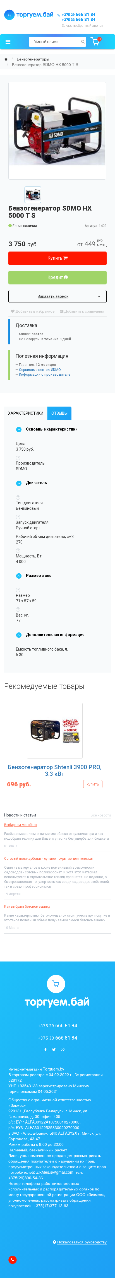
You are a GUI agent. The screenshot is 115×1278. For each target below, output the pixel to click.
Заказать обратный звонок (82, 26)
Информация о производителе (44, 374)
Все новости (101, 815)
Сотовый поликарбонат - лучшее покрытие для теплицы (48, 859)
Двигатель (36, 482)
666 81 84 (78, 14)
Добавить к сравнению (83, 311)
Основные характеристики (52, 429)
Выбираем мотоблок (20, 825)
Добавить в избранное (34, 311)
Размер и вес (38, 575)
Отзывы (59, 413)
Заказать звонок (53, 296)
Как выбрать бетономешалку (27, 907)
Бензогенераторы (33, 59)
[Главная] (6, 59)
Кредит (55, 277)
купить (93, 784)
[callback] (12, 1260)
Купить (55, 258)
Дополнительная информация (55, 634)
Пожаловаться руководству (82, 1242)
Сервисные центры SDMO (40, 370)
